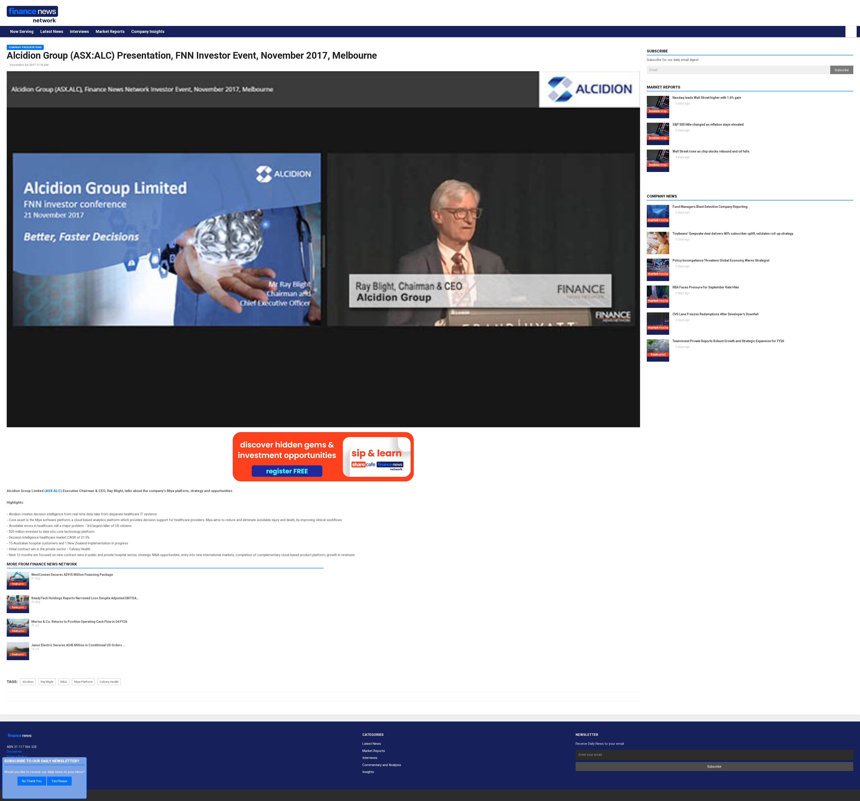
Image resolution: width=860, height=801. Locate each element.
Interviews (79, 31)
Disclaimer (14, 751)
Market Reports (110, 31)
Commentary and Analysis (381, 765)
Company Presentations (25, 47)
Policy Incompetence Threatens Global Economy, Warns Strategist (721, 260)
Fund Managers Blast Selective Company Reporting (710, 206)
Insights (368, 772)
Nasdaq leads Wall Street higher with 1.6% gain (707, 97)
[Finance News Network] (32, 14)
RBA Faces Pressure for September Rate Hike (706, 287)
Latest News (51, 31)
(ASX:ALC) (53, 491)
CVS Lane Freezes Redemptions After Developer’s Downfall (716, 314)
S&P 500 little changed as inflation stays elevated (708, 124)
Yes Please (59, 781)
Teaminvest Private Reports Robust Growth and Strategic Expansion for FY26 (728, 341)
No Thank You (32, 781)
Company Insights (147, 31)
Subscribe (842, 70)
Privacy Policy (17, 756)
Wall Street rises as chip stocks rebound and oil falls (711, 151)
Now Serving (22, 31)
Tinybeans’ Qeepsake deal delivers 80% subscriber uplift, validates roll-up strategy (733, 233)
